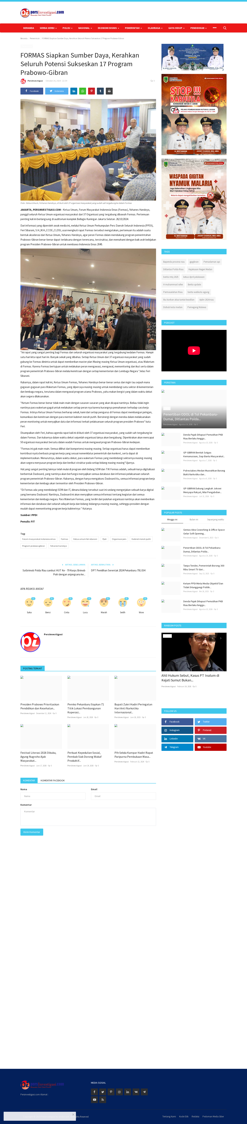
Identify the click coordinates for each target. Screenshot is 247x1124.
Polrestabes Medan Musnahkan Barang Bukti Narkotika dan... (204, 472)
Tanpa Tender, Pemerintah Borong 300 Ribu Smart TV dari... (203, 567)
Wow (141, 612)
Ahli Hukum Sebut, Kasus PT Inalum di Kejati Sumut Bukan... (190, 677)
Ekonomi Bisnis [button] (107, 28)
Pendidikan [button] (197, 28)
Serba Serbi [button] (47, 28)
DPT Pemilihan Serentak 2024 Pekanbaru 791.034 (118, 570)
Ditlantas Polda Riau (173, 269)
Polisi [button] (67, 28)
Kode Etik (183, 1116)
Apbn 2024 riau (206, 299)
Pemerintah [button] (132, 28)
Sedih (122, 612)
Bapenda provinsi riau (174, 261)
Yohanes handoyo (58, 546)
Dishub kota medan (172, 307)
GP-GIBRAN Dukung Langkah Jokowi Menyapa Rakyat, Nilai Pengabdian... (202, 490)
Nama (23, 789)
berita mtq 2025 (170, 276)
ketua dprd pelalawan (194, 276)
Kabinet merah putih (141, 539)
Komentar (29, 780)
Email (94, 789)
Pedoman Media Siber (213, 1116)
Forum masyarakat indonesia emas (39, 539)
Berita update (194, 284)
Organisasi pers (119, 539)
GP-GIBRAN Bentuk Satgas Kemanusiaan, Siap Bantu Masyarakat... (204, 454)
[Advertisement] (194, 908)
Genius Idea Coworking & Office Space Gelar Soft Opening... (204, 531)
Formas (64, 539)
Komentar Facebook (53, 780)
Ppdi (105, 539)
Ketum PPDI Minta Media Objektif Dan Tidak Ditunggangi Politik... (203, 585)
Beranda (28, 28)
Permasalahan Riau (173, 292)
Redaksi (195, 1116)
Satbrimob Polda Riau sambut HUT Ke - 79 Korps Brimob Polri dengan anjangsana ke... (54, 572)
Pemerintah (35, 38)
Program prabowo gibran (33, 546)
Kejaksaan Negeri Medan (200, 269)
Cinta (66, 612)
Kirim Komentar (32, 832)
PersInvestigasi (35, 80)
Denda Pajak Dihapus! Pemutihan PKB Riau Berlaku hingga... (203, 436)
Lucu (85, 612)
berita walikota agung (198, 292)
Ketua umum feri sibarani (85, 539)
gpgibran (194, 261)
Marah (104, 612)
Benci (48, 612)
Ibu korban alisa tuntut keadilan (178, 299)
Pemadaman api (212, 261)
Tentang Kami (169, 1116)
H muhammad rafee (173, 284)
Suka (29, 612)
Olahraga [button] (154, 28)
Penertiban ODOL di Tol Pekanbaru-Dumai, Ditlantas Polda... (202, 549)
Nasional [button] (84, 28)
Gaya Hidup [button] (175, 28)
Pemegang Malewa (197, 307)
